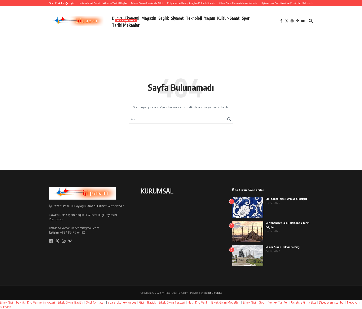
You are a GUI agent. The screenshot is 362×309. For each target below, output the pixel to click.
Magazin (148, 18)
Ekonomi (132, 18)
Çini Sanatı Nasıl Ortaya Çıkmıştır (286, 198)
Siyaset (177, 18)
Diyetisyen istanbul (331, 302)
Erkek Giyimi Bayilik (70, 302)
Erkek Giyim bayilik (12, 302)
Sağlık (163, 18)
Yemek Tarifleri (278, 302)
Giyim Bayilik (147, 302)
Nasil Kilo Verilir (198, 302)
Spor (246, 18)
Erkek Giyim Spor (254, 302)
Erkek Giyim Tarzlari (172, 302)
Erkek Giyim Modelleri (225, 302)
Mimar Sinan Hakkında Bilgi (282, 247)
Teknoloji (194, 18)
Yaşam (209, 18)
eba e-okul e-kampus (122, 302)
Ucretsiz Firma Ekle (303, 302)
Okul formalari (95, 302)
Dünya (117, 18)
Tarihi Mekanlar (126, 24)
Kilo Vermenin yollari (41, 302)
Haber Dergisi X (213, 292)
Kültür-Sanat (228, 18)
